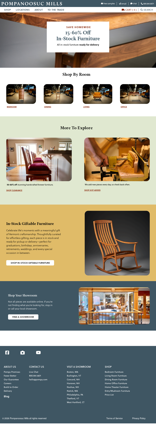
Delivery (8, 390)
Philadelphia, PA (75, 394)
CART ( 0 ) (131, 9)
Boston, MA (72, 371)
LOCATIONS (23, 9)
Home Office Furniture (116, 383)
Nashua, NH (73, 387)
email (123, 3)
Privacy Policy (138, 418)
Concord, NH (73, 379)
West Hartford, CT (75, 402)
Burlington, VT (74, 375)
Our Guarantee (11, 379)
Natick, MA (72, 390)
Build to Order (11, 387)
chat (134, 3)
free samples (109, 3)
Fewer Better (10, 375)
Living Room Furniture (116, 375)
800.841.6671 (148, 3)
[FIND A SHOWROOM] (70, 317)
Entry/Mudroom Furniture (117, 390)
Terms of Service (114, 418)
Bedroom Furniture (114, 371)
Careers (7, 383)
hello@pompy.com (38, 379)
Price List (109, 394)
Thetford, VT (73, 398)
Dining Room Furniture (116, 379)
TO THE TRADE (56, 9)
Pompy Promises (12, 371)
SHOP (7, 9)
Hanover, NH (73, 383)
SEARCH (148, 9)
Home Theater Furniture (116, 387)
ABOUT (39, 9)
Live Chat (33, 371)
